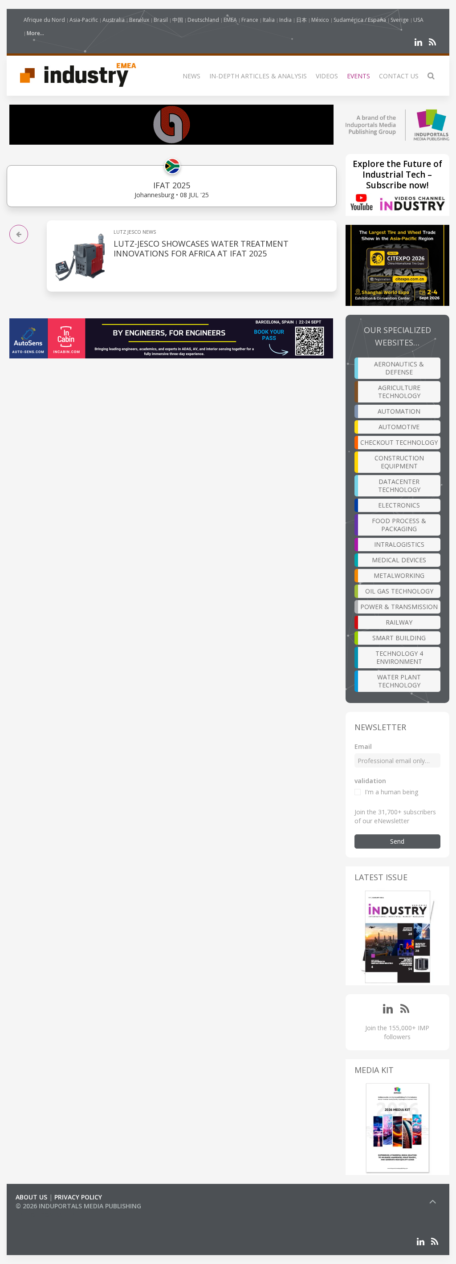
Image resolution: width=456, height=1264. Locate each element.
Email (363, 746)
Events (358, 76)
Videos (327, 76)
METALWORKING (399, 575)
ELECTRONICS (399, 505)
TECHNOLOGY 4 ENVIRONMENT (399, 657)
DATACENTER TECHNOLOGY (399, 485)
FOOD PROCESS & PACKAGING (399, 524)
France (249, 20)
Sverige (400, 20)
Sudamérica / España (360, 20)
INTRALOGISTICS (399, 544)
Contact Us (399, 76)
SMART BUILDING (399, 638)
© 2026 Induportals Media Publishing (78, 1206)
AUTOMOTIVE (399, 427)
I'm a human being (391, 792)
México (320, 20)
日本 (301, 20)
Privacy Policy (78, 1197)
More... (35, 33)
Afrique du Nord (44, 20)
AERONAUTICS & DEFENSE (399, 368)
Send (397, 841)
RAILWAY (399, 622)
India (285, 20)
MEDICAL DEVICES (399, 560)
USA (418, 20)
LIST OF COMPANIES (46, 1215)
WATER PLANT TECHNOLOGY (399, 681)
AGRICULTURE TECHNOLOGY (399, 391)
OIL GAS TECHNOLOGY (399, 591)
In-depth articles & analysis (258, 76)
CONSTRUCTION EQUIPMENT (399, 462)
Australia (113, 20)
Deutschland (203, 20)
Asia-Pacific (83, 20)
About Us (31, 1197)
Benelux (139, 20)
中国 (177, 20)
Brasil (161, 20)
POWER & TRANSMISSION (399, 606)
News (191, 76)
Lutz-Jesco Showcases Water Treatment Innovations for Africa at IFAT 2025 (201, 248)
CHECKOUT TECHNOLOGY (399, 442)
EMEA (230, 20)
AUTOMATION (399, 411)
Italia (269, 20)
